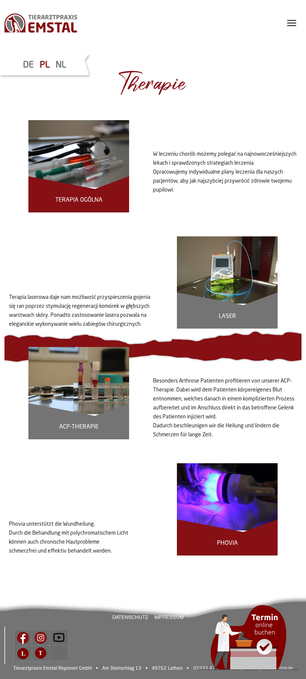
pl (45, 65)
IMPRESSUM (168, 617)
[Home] (49, 23)
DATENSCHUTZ (130, 617)
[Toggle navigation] (292, 23)
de (28, 65)
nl (61, 65)
